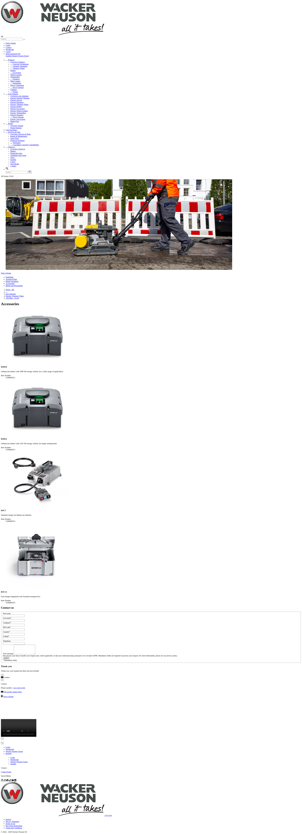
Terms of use (10, 824)
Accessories (10, 284)
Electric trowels (16, 100)
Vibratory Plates (19, 68)
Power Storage (18, 88)
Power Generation (17, 85)
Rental (10, 124)
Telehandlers (15, 77)
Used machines (11, 130)
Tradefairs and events (18, 155)
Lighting (13, 90)
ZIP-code (7, 627)
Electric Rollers (16, 107)
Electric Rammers (17, 102)
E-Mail (6, 636)
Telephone (7, 641)
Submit (6, 658)
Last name (7, 618)
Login (8, 45)
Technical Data (11, 279)
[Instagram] (5, 781)
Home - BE (10, 290)
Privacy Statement (12, 822)
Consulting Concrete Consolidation (26, 145)
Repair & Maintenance (18, 136)
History (13, 151)
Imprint (8, 819)
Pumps (15, 92)
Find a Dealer (11, 43)
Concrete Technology (21, 64)
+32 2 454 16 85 (19, 688)
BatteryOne (14, 121)
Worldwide (10, 50)
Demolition (17, 83)
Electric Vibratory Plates (19, 104)
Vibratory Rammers (20, 66)
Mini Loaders (15, 81)
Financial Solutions (17, 141)
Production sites (16, 153)
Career (8, 52)
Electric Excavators (17, 109)
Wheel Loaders (16, 75)
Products (11, 60)
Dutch (26, 56)
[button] (13, 54)
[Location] (2, 781)
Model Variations (12, 281)
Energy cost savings (17, 119)
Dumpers (16, 79)
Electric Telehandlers (18, 113)
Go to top (108, 815)
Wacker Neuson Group (14, 751)
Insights (13, 160)
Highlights (9, 277)
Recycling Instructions (14, 826)
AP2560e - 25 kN (12, 298)
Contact (8, 47)
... (6, 292)
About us (11, 147)
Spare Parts (14, 138)
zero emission (13, 94)
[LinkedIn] (15, 781)
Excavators (17, 73)
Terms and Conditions (14, 828)
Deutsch (15, 56)
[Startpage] (52, 35)
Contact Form (6, 772)
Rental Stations (16, 128)
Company (7, 623)
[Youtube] (13, 781)
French (21, 56)
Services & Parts (14, 132)
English (9, 56)
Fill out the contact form (13, 692)
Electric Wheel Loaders (19, 111)
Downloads (14, 164)
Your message (8, 654)
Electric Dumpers (16, 115)
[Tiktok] (10, 781)
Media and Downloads (14, 286)
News (12, 158)
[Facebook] (7, 781)
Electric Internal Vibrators (19, 98)
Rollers (13, 71)
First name (7, 614)
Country (6, 632)
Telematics (17, 143)
